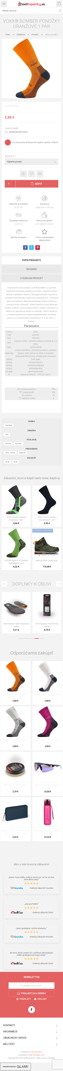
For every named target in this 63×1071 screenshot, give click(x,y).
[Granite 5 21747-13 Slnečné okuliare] (47, 767)
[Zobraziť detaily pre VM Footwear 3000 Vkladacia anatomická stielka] (46, 606)
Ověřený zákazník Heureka (41, 888)
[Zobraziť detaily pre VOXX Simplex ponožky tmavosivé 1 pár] (16, 499)
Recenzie (31, 269)
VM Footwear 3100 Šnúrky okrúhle (16, 625)
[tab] (31, 260)
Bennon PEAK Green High (47, 560)
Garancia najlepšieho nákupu (44, 202)
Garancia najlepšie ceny (23, 173)
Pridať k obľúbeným (31, 173)
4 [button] (36, 638)
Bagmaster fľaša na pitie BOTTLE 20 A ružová (47, 832)
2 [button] (26, 638)
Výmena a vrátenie (18, 202)
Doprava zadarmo (18, 218)
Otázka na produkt (31, 278)
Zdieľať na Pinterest (37, 247)
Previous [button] (4, 584)
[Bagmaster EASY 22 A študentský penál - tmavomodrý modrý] (15, 812)
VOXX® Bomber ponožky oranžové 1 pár (15, 696)
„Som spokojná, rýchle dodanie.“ (31, 928)
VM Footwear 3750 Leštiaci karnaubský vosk (15, 786)
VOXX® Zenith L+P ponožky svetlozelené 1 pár (16, 561)
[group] (16, 543)
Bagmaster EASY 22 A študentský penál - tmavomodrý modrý (15, 832)
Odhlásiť (42, 999)
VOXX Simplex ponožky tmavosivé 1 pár (16, 518)
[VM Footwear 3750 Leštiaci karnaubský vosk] (15, 767)
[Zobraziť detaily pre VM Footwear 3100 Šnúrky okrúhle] (16, 606)
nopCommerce (36, 1052)
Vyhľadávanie (60, 11)
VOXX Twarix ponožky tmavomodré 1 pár (46, 518)
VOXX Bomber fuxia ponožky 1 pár (47, 741)
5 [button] (42, 638)
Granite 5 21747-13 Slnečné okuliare (47, 786)
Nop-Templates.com (37, 1055)
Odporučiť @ (39, 173)
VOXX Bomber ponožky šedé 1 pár (15, 741)
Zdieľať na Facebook (25, 247)
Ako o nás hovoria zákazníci (31, 864)
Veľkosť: (10, 156)
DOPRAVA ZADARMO (42, 531)
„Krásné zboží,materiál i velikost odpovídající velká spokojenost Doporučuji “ (31, 954)
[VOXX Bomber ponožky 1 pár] (47, 676)
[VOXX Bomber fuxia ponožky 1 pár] (47, 721)
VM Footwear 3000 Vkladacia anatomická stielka (47, 625)
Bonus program (44, 218)
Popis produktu (31, 260)
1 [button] (21, 638)
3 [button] (31, 638)
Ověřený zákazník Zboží (42, 912)
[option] (16, 613)
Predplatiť (25, 999)
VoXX (15, 128)
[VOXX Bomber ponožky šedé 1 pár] (15, 721)
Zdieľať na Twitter (31, 247)
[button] (15, 555)
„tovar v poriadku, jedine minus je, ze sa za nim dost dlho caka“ (31, 878)
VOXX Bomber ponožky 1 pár (47, 694)
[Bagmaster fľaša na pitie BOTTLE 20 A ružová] (47, 812)
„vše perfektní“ (31, 904)
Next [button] (58, 584)
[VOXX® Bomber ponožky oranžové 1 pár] (15, 676)
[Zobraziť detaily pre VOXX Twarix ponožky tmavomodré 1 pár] (46, 499)
